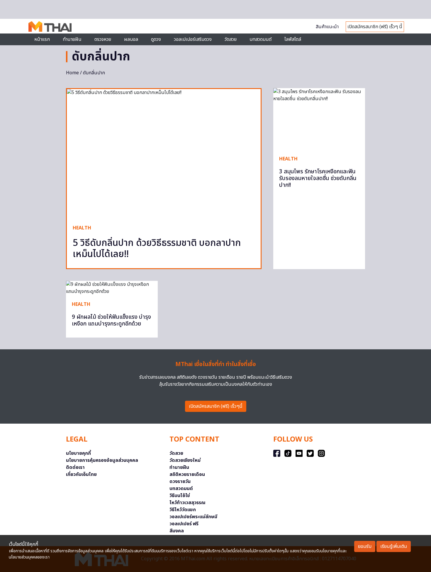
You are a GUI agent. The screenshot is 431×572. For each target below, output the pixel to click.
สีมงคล (176, 530)
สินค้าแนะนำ (327, 26)
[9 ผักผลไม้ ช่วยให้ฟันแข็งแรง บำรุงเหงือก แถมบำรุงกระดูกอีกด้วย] (112, 288)
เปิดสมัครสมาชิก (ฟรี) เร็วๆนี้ (215, 406)
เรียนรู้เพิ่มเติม (393, 546)
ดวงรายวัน (180, 481)
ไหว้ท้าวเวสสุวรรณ (187, 502)
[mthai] (50, 26)
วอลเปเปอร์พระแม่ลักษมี (193, 516)
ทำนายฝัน (72, 39)
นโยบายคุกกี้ (78, 453)
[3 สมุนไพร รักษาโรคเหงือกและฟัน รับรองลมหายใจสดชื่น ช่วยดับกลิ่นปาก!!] (319, 119)
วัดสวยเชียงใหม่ (185, 460)
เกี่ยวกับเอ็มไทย (81, 474)
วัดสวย (231, 39)
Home (72, 72)
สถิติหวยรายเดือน (187, 474)
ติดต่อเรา (75, 467)
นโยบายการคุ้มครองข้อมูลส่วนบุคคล (102, 460)
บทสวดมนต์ (261, 39)
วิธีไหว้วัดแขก (182, 509)
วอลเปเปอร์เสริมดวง (193, 39)
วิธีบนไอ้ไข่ (179, 495)
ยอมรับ (364, 546)
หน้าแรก (42, 39)
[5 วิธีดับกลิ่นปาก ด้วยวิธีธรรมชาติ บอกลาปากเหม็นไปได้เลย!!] (164, 154)
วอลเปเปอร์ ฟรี (183, 523)
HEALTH (82, 228)
